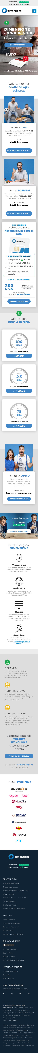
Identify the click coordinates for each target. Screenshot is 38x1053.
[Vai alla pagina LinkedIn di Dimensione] (28, 993)
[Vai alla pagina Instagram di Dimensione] (11, 993)
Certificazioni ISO (9, 901)
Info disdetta (7, 930)
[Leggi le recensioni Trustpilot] (19, 523)
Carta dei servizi (9, 920)
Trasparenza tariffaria (11, 883)
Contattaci (7, 975)
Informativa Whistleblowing (13, 960)
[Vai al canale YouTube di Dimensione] (19, 993)
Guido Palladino (12, 1020)
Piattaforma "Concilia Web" (13, 934)
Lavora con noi (8, 978)
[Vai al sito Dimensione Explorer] (19, 789)
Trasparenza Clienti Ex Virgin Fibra (15, 891)
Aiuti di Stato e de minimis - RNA (15, 898)
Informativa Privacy (10, 949)
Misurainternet (8, 894)
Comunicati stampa (10, 971)
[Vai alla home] (19, 856)
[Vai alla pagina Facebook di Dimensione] (3, 993)
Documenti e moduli (11, 927)
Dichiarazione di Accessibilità (14, 909)
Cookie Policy (8, 953)
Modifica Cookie (9, 957)
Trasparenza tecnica (10, 887)
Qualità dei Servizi (9, 905)
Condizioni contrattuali (11, 923)
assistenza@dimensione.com (15, 989)
